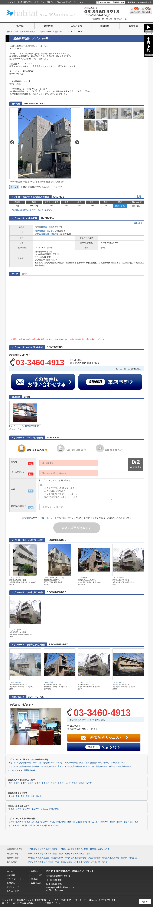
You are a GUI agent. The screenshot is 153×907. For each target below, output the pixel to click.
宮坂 (61, 853)
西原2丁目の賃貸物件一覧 (114, 763)
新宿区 (16, 783)
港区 (10, 783)
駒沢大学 (104, 822)
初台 (57, 862)
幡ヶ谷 (44, 862)
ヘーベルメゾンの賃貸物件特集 (22, 770)
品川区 (30, 783)
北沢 (88, 853)
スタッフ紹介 (37, 875)
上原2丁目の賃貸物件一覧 (43, 763)
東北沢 (119, 822)
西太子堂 (71, 822)
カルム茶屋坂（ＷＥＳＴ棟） (55, 578)
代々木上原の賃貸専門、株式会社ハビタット (70, 871)
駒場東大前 (54, 809)
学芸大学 (26, 809)
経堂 (69, 862)
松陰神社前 (128, 822)
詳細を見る (120, 206)
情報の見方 (138, 223)
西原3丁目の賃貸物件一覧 (20, 767)
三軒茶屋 (35, 822)
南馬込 (75, 853)
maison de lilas (16, 682)
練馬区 (82, 783)
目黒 (136, 822)
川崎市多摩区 (51, 849)
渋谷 (85, 822)
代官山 (52, 822)
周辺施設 (35, 879)
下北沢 (112, 822)
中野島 (37, 862)
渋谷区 (53, 783)
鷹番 (17, 796)
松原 (41, 853)
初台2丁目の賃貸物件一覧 (120, 767)
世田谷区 (45, 783)
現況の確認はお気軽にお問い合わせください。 (32, 210)
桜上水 (48, 853)
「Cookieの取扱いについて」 (31, 903)
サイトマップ (13, 887)
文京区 (23, 783)
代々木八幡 (42, 826)
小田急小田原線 (35, 858)
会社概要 (11, 875)
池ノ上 (91, 822)
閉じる (145, 901)
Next (77, 142)
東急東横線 (40, 231)
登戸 (30, 853)
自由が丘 (44, 809)
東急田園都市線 (42, 234)
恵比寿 (79, 822)
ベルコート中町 (119, 578)
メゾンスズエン (119, 682)
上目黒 (50, 227)
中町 (23, 796)
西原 (82, 853)
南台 (55, 853)
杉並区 (68, 783)
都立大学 (35, 809)
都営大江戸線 (57, 858)
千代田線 (69, 858)
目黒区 (44, 227)
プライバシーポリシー (44, 518)
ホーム (10, 871)
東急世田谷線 (80, 858)
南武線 (105, 858)
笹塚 (63, 862)
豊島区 (75, 783)
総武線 (124, 858)
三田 (33, 796)
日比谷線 (133, 858)
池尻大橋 (55, 234)
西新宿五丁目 (90, 862)
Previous (12, 142)
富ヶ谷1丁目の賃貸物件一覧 (44, 767)
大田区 (37, 783)
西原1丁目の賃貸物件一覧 (90, 763)
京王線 (46, 858)
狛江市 (89, 783)
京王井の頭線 (94, 858)
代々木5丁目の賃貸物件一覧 (95, 767)
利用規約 (27, 518)
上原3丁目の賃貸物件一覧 (67, 763)
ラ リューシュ (15, 578)
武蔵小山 (32, 826)
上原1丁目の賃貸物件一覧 (20, 763)
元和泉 (68, 853)
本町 (36, 853)
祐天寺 (50, 231)
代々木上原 (53, 826)
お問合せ (35, 871)
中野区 (61, 783)
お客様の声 (36, 883)
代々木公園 (22, 826)
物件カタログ (13, 891)
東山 (28, 796)
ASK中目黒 (83, 578)
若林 (97, 822)
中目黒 (11, 809)
